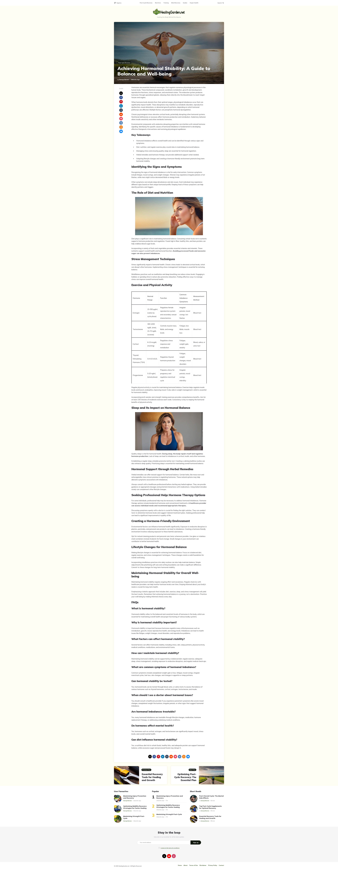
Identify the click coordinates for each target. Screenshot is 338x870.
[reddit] (121, 114)
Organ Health (194, 3)
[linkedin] (121, 106)
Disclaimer (203, 865)
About (185, 865)
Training (166, 3)
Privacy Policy (212, 865)
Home (180, 865)
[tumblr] (121, 110)
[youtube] (169, 856)
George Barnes (124, 79)
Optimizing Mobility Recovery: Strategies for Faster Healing (135, 807)
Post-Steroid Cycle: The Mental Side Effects (211, 797)
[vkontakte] (121, 123)
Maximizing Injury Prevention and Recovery (134, 797)
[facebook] (121, 97)
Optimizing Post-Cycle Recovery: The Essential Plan (185, 777)
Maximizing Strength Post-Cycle (134, 817)
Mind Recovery (175, 3)
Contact (221, 865)
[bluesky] (121, 131)
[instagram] (174, 856)
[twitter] (164, 856)
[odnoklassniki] (121, 127)
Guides (185, 3)
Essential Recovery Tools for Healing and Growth (152, 777)
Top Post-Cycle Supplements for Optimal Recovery (210, 807)
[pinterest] (121, 101)
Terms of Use (193, 865)
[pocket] (121, 118)
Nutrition (158, 3)
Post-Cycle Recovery (146, 3)
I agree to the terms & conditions (170, 848)
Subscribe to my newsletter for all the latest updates (169, 837)
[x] (121, 93)
